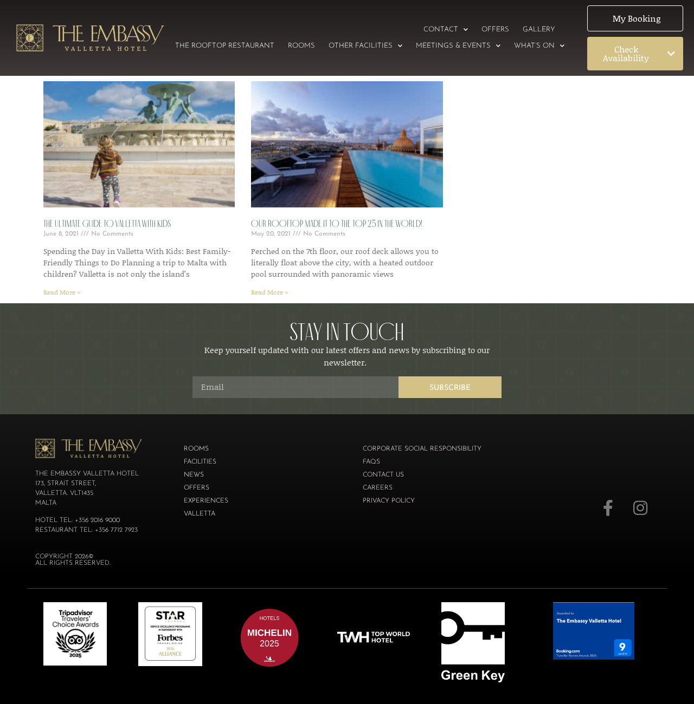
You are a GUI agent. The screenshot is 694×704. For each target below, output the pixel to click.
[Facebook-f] (608, 508)
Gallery (539, 29)
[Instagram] (640, 508)
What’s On (534, 45)
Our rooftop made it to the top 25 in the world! (336, 224)
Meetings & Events (453, 45)
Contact (440, 29)
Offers (495, 29)
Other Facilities (361, 45)
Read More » (61, 292)
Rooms (301, 45)
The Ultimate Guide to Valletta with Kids (107, 224)
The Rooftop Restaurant (224, 45)
